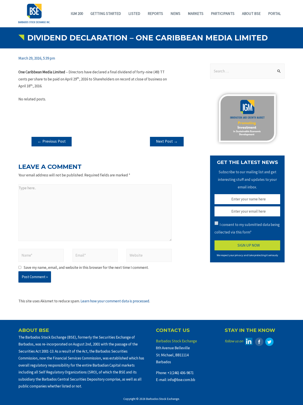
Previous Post (51, 141)
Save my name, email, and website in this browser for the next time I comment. (86, 267)
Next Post (167, 141)
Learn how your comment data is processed (115, 301)
